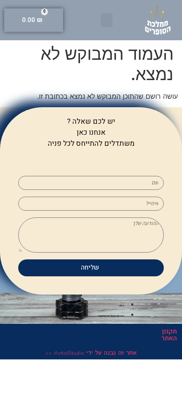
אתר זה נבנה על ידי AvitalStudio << (91, 352)
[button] (107, 20)
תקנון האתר (169, 334)
